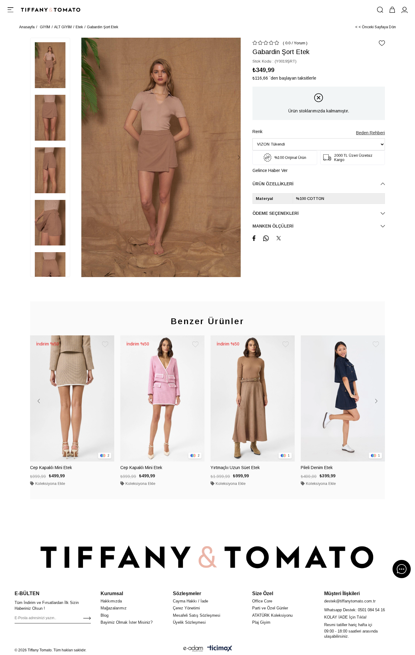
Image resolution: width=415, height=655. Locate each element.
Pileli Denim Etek (317, 467)
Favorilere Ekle (105, 344)
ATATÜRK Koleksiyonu (272, 615)
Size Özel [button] (262, 593)
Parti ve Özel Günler (270, 608)
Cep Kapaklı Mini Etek (51, 467)
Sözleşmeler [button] (187, 593)
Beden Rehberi (370, 132)
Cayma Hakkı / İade (190, 601)
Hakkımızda (111, 601)
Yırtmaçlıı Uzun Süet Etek (235, 467)
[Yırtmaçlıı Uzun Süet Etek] (253, 398)
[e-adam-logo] (193, 648)
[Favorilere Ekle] (382, 43)
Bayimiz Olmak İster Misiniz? (127, 622)
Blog (104, 615)
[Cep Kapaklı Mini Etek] (72, 398)
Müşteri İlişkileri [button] (342, 593)
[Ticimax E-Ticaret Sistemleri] (219, 648)
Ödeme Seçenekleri (275, 213)
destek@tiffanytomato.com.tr (350, 601)
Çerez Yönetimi (186, 608)
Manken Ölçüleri (272, 226)
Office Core (262, 601)
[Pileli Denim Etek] (343, 398)
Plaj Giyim (261, 622)
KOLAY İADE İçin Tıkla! (345, 617)
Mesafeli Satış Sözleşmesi (196, 615)
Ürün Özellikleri (272, 183)
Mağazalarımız (114, 608)
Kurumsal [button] (112, 593)
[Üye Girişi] (404, 9)
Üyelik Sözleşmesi (189, 622)
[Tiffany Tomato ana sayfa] (207, 557)
